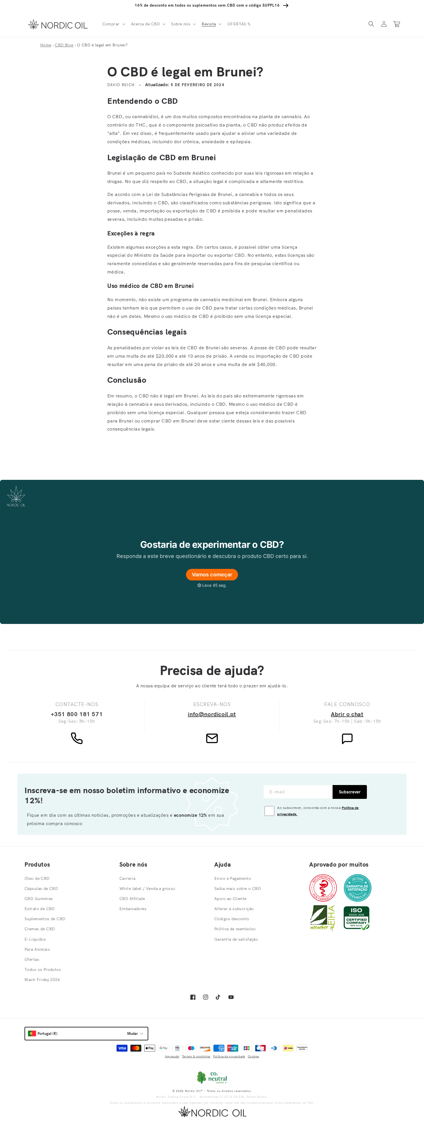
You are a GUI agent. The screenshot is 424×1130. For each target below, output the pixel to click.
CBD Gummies (39, 898)
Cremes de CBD (40, 928)
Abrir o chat (347, 714)
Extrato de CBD (40, 908)
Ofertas (32, 959)
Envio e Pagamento (232, 878)
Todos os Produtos (43, 969)
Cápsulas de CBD (41, 888)
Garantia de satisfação (236, 939)
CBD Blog (64, 45)
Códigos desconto (231, 918)
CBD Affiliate (132, 898)
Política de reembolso (235, 928)
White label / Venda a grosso (147, 888)
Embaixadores (133, 908)
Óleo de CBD (37, 878)
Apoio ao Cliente (230, 898)
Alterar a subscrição (234, 908)
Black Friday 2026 (42, 979)
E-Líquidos (35, 939)
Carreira (127, 878)
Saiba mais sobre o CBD (237, 888)
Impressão (172, 1056)
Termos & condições (196, 1056)
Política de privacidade (229, 1056)
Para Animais (37, 949)
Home (45, 45)
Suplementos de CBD (45, 918)
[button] (113, 24)
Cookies (253, 1056)
